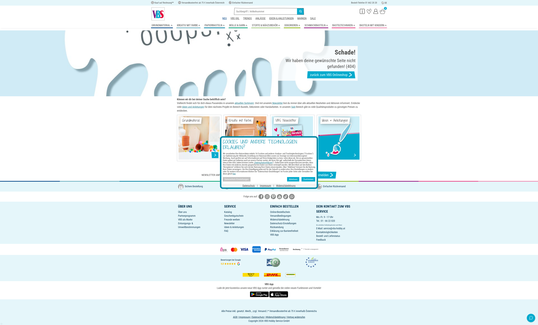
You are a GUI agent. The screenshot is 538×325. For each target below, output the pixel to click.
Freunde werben (232, 219)
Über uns (182, 212)
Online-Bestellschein (280, 212)
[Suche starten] (300, 11)
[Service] (362, 11)
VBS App (274, 234)
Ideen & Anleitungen (281, 18)
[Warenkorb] (382, 11)
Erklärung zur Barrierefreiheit (284, 230)
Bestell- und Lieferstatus (328, 235)
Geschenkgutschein (234, 215)
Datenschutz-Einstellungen (283, 223)
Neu (224, 18)
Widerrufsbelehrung (279, 219)
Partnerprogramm (187, 215)
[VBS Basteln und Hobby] (158, 14)
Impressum (265, 185)
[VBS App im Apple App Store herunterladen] (278, 294)
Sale (313, 18)
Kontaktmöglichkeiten (327, 232)
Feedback (321, 239)
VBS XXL (234, 18)
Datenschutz (249, 185)
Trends (247, 18)
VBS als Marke (185, 219)
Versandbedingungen (280, 215)
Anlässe (260, 18)
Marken (302, 18)
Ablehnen (293, 179)
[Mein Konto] (375, 11)
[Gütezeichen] (273, 262)
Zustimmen (308, 179)
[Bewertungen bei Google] (231, 262)
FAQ (226, 230)
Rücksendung (277, 227)
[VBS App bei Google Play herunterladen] (259, 294)
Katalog (228, 212)
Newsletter (229, 223)
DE (386, 3)
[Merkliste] (369, 11)
